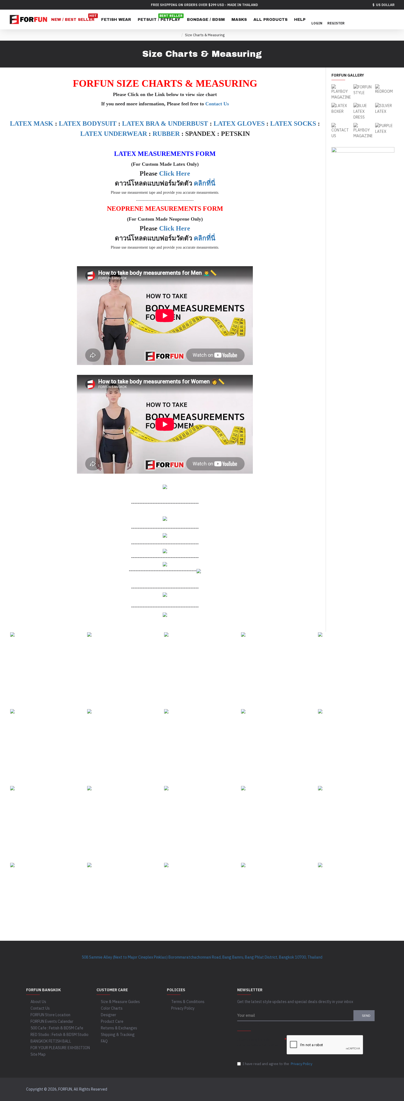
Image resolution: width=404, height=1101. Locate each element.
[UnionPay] (341, 1089)
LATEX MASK (31, 123)
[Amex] (320, 1089)
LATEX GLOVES (239, 123)
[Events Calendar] (246, 966)
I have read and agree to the (277, 1063)
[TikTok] (191, 966)
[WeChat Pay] (352, 1089)
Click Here (174, 173)
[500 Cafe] (224, 966)
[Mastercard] (300, 1089)
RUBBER (166, 133)
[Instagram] (158, 966)
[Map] (202, 966)
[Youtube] (180, 966)
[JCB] (331, 1089)
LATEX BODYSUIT (88, 123)
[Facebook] (147, 966)
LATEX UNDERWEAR (113, 133)
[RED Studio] (235, 966)
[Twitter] (169, 966)
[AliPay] (362, 1089)
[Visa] (289, 1089)
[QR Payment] (373, 1089)
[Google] (213, 966)
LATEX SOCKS (293, 123)
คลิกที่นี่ (204, 183)
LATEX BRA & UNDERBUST (165, 123)
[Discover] (310, 1089)
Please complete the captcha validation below (257, 1042)
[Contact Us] (257, 966)
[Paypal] (279, 1089)
